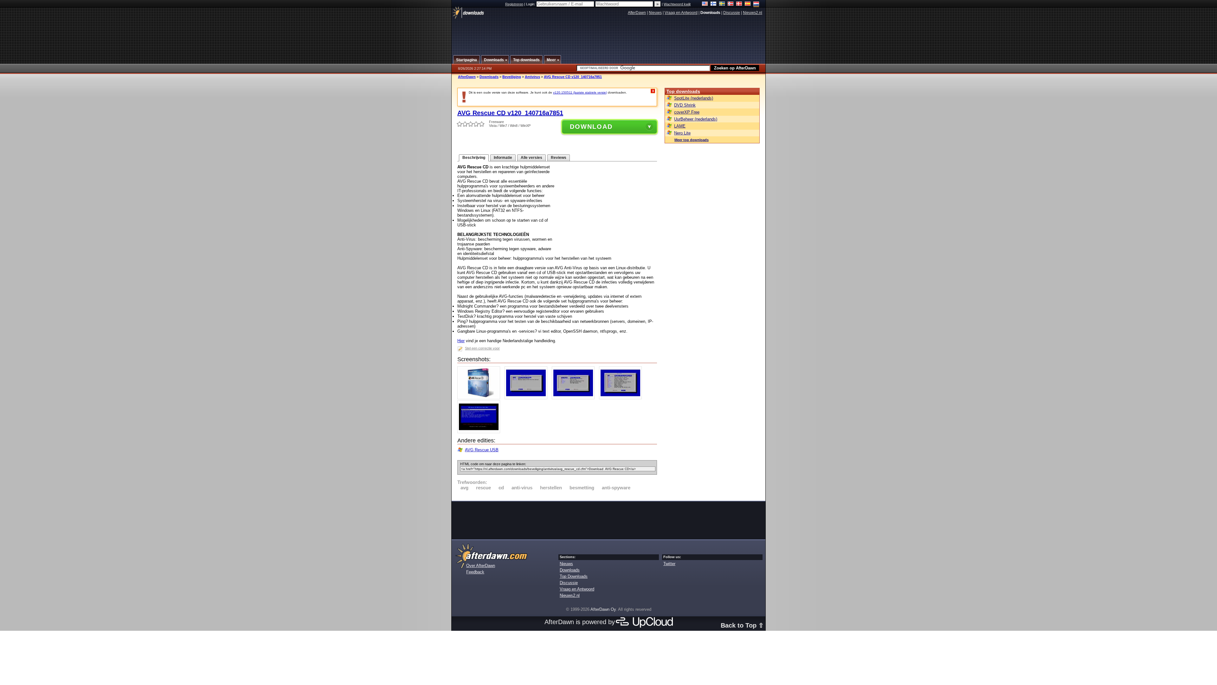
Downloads (489, 77)
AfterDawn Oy (603, 609)
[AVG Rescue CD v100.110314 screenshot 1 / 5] (480, 397)
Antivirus (532, 77)
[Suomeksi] (714, 4)
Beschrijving (473, 157)
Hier (461, 340)
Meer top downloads (691, 140)
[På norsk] (731, 4)
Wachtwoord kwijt (677, 4)
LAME (680, 126)
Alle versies (531, 157)
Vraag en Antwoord (681, 12)
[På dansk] (739, 4)
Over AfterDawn (480, 565)
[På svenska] (722, 4)
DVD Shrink (685, 105)
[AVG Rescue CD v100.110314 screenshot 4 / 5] (622, 397)
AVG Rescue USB (482, 449)
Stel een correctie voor (482, 348)
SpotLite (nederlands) (693, 98)
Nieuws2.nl (752, 12)
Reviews (558, 157)
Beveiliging (511, 77)
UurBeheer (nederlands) (695, 119)
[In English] (705, 4)
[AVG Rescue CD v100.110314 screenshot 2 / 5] (528, 397)
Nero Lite (682, 133)
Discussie (731, 12)
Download (591, 126)
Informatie (503, 157)
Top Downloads (574, 576)
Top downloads (683, 91)
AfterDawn (637, 12)
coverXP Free (686, 112)
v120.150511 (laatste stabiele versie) (580, 92)
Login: (531, 4)
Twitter (669, 563)
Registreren (514, 4)
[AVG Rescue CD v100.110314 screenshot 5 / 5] (480, 431)
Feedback (475, 572)
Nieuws (655, 12)
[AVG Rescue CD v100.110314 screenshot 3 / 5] (575, 397)
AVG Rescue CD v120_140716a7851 (573, 77)
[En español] (748, 4)
